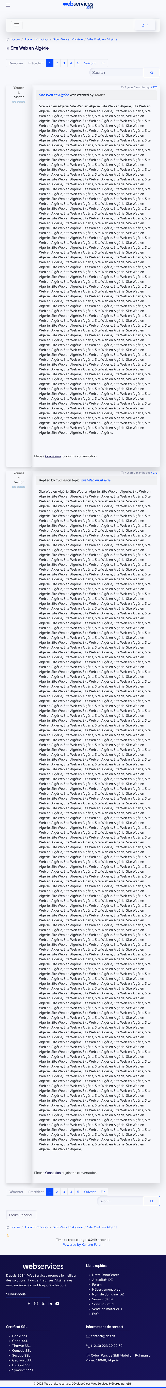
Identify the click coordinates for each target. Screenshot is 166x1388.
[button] (8, 5)
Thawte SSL (21, 1346)
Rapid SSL (20, 1336)
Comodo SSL (21, 1350)
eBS (129, 1383)
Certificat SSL (16, 1326)
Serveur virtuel (103, 1304)
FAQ (95, 1314)
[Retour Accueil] (78, 5)
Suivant (90, 63)
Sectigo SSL (21, 1355)
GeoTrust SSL (22, 1360)
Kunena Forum (92, 1244)
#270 (154, 87)
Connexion (53, 456)
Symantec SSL (23, 1370)
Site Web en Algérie (54, 95)
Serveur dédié (102, 1299)
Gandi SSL (20, 1341)
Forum (97, 1284)
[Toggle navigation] (16, 25)
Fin (103, 63)
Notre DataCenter (105, 1275)
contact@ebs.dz (103, 1336)
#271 (154, 472)
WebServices (99, 1383)
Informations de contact (104, 1326)
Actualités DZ (102, 1280)
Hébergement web (106, 1289)
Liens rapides (96, 1265)
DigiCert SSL (21, 1365)
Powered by (72, 1244)
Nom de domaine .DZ (108, 1294)
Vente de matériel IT (107, 1309)
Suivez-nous (16, 1294)
